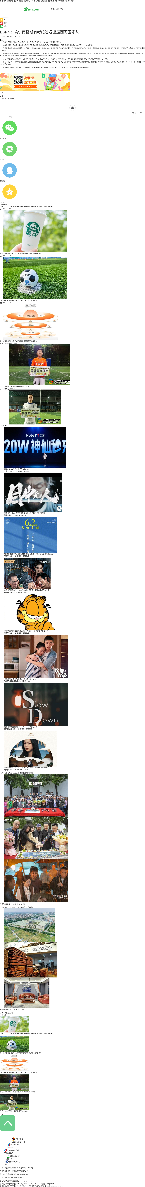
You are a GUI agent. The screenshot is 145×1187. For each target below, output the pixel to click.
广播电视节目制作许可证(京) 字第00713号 (14, 1171)
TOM (1, 209)
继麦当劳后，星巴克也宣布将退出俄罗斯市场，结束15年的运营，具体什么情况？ (27, 206)
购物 (69, 1)
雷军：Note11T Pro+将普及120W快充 (16, 469)
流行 (8, 1)
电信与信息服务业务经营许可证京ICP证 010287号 (16, 1168)
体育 (15, 1)
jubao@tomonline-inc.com (54, 1186)
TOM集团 (3, 1182)
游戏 (25, 1)
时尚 (21, 1)
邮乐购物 (10, 1182)
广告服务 (22, 1182)
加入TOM (29, 1182)
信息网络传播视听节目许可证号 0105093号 (14, 1174)
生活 (32, 1)
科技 (72, 1)
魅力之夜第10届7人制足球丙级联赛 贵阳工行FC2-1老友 (18, 341)
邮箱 (42, 1)
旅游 (28, 1)
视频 (49, 1)
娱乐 (11, 1)
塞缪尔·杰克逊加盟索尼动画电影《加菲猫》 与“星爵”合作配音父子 (26, 631)
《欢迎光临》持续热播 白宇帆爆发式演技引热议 (20, 679)
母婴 (35, 1)
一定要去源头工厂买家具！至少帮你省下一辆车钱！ (17, 907)
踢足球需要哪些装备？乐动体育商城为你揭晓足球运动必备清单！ (21, 253)
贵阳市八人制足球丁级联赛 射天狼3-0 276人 (14, 386)
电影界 (6, 556)
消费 (62, 1)
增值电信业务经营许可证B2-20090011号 (13, 1177)
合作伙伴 (16, 1182)
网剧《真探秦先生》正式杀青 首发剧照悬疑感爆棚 (16, 773)
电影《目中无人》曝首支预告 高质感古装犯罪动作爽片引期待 (24, 513)
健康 (55, 1)
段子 (59, 1)
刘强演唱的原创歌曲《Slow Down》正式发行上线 (20, 727)
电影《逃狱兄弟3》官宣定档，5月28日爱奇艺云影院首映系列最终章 (26, 590)
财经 (52, 1)
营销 (38, 1)
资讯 (4, 1)
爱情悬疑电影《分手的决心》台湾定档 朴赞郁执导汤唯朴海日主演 (26, 767)
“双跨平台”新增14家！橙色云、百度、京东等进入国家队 (18, 300)
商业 (45, 1)
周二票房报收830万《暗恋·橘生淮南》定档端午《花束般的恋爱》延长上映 (28, 554)
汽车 (66, 1)
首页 (1, 1)
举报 (1, 96)
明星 (18, 1)
